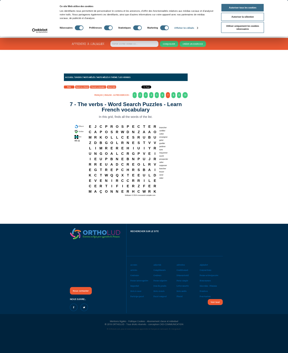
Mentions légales (118, 321)
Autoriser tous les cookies (242, 7)
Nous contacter (81, 290)
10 (185, 95)
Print (69, 87)
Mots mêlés (89, 77)
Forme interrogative (139, 280)
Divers (78, 77)
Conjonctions (205, 270)
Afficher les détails (184, 28)
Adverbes (181, 265)
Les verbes (124, 77)
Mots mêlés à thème (107, 77)
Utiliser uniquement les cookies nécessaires (242, 27)
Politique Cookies (136, 321)
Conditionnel (182, 270)
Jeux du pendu (159, 286)
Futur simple (182, 280)
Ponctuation (205, 296)
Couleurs (157, 275)
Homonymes (205, 280)
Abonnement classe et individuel (162, 321)
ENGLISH (108, 95)
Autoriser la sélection (242, 16)
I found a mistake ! (98, 87)
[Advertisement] (136, 62)
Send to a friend (82, 87)
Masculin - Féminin (208, 286)
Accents (133, 265)
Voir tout (215, 302)
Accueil (69, 77)
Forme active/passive (209, 275)
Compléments (159, 270)
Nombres (204, 291)
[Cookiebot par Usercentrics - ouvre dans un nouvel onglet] (40, 30)
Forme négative (160, 280)
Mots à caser (135, 291)
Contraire (134, 275)
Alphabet (204, 265)
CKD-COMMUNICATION (171, 324)
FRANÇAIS (98, 95)
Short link (111, 87)
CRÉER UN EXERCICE (193, 44)
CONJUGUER (169, 44)
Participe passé (137, 296)
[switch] (108, 27)
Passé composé (160, 296)
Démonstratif (183, 275)
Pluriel (180, 296)
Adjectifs (157, 265)
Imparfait (134, 286)
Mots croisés (159, 291)
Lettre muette (183, 286)
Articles (133, 270)
